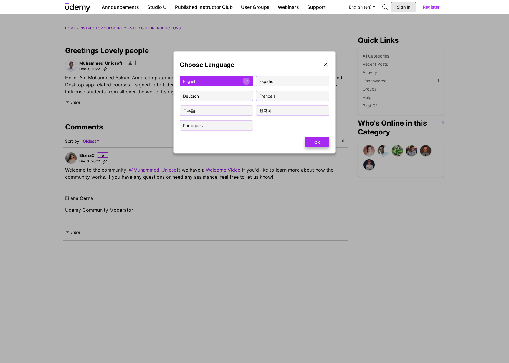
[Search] (385, 7)
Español (266, 80)
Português (193, 125)
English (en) (360, 6)
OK (317, 142)
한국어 (265, 110)
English (189, 80)
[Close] (325, 65)
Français (267, 95)
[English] (77, 7)
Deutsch (191, 95)
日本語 (189, 110)
